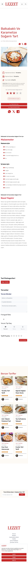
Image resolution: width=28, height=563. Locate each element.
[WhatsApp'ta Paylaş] (20, 44)
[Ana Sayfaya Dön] (14, 528)
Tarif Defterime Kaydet (15, 98)
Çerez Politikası (14, 540)
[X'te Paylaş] (22, 44)
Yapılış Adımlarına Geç (15, 107)
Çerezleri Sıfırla (14, 542)
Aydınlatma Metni (14, 537)
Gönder (22, 494)
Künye (14, 533)
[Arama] (25, 4)
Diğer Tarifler (5, 282)
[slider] (14, 93)
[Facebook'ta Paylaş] (25, 44)
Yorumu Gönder (23, 340)
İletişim (14, 535)
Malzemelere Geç (14, 104)
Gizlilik (14, 539)
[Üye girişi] (22, 4)
